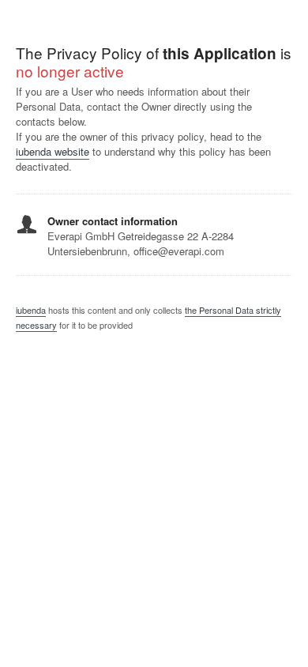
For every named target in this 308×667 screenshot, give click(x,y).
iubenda (31, 309)
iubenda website (52, 151)
